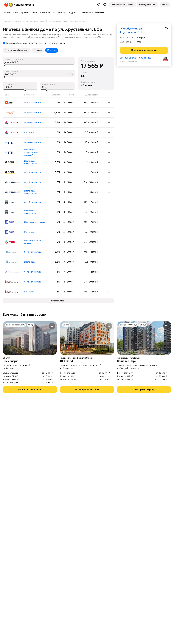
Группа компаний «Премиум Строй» (76, 358)
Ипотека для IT (30, 262)
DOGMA (6, 358)
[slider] (39, 64)
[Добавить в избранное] (166, 28)
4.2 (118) (153, 365)
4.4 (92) (26, 365)
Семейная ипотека (32, 102)
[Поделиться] (160, 28)
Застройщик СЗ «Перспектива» (136, 57)
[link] (165, 4)
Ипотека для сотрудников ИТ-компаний (31, 152)
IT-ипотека (29, 132)
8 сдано (123, 61)
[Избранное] (98, 4)
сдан (139, 42)
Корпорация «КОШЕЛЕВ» (128, 358)
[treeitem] (12, 12)
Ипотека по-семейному (34, 222)
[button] (104, 4)
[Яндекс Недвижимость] (19, 5)
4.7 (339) (97, 365)
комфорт (141, 37)
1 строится (132, 61)
